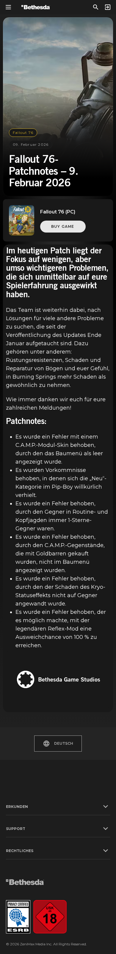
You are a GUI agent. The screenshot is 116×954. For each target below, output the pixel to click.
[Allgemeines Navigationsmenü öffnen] (8, 7)
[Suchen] (95, 7)
